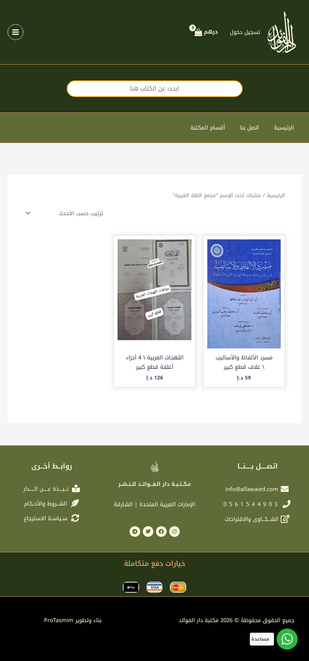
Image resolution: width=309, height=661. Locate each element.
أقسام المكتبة (207, 127)
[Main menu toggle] (15, 32)
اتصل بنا (249, 127)
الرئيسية (284, 127)
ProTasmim (72, 620)
